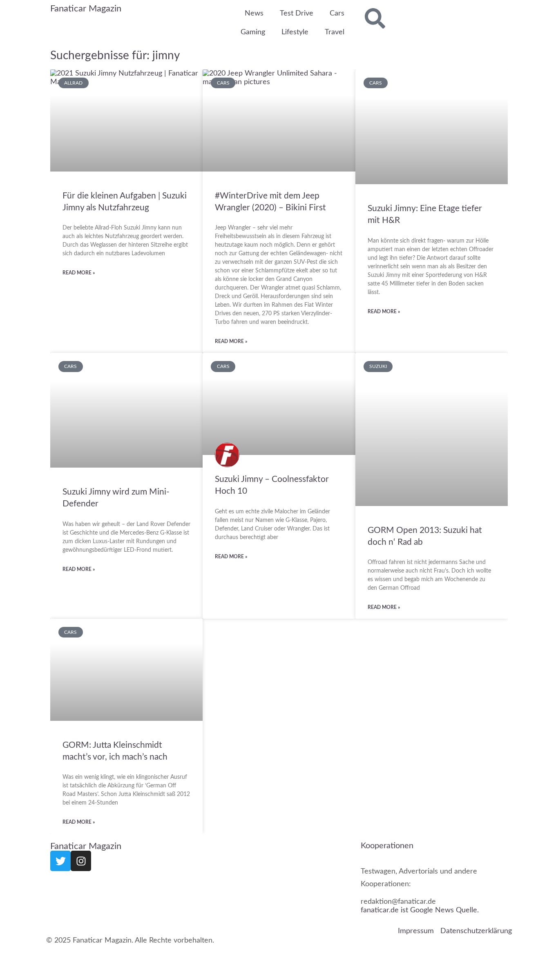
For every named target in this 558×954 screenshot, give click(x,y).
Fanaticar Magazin (85, 8)
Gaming (253, 32)
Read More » (78, 272)
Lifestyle (294, 32)
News (254, 13)
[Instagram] (81, 861)
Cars (337, 13)
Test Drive (296, 13)
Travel (334, 32)
